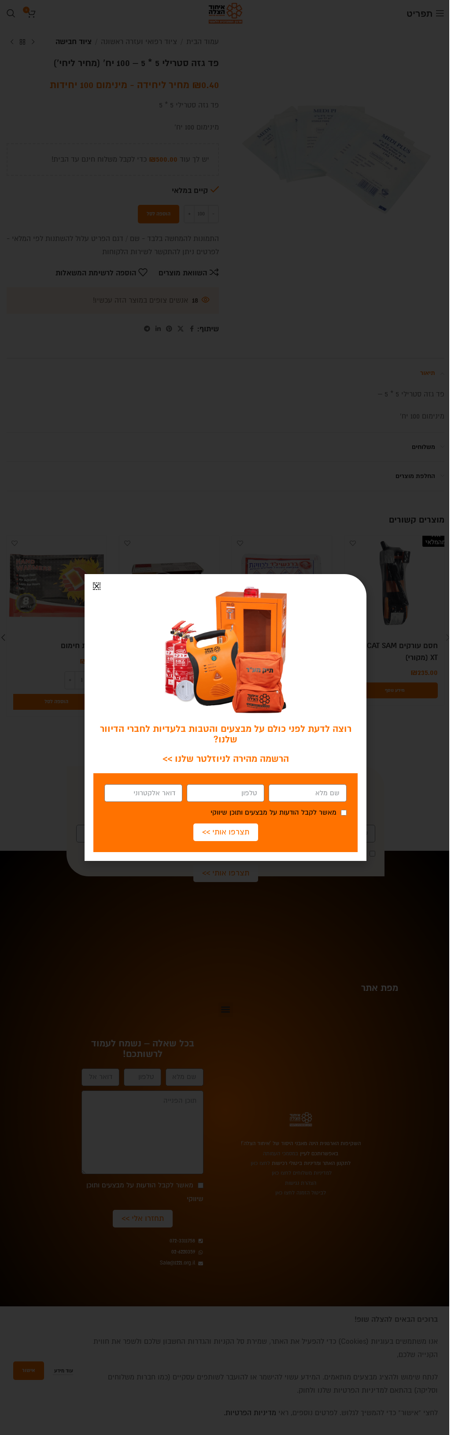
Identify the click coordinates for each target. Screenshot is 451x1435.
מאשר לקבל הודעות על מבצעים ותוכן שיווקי (273, 812)
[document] (225, 717)
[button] (96, 586)
